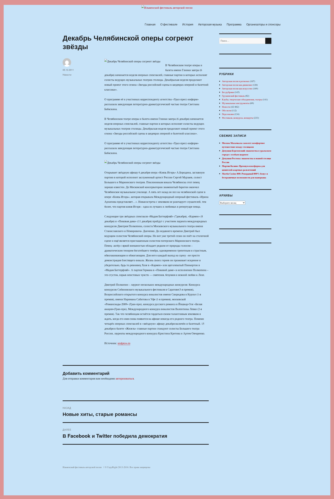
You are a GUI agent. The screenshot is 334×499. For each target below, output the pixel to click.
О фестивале (168, 24)
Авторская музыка (210, 24)
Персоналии (228, 114)
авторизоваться (125, 378)
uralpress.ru (124, 343)
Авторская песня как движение (237, 84)
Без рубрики (228, 92)
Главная (150, 24)
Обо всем (226, 110)
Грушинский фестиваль (233, 95)
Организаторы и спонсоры (263, 24)
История (187, 24)
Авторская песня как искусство (237, 88)
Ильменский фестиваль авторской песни (82, 467)
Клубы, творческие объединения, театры (242, 99)
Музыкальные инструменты (235, 103)
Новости (67, 74)
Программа (234, 24)
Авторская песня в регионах (235, 81)
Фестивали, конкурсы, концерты (237, 117)
